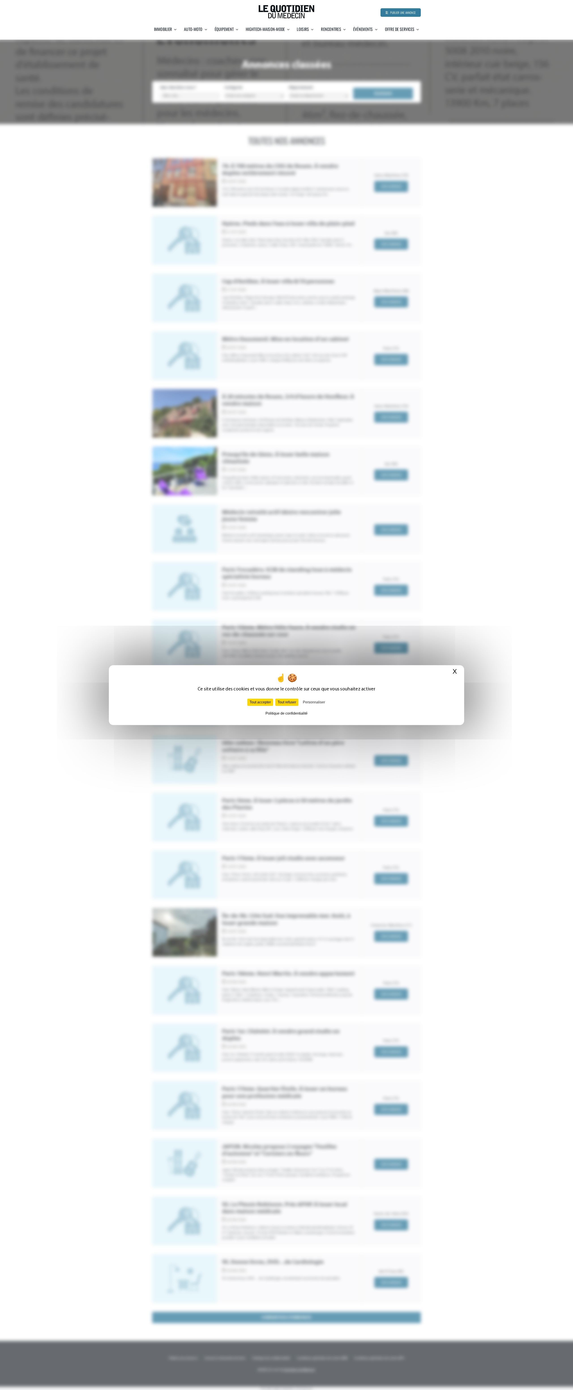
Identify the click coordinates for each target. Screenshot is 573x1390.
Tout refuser (287, 702)
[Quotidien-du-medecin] (286, 6)
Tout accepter (260, 702)
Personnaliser (314, 702)
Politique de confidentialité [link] (286, 713)
